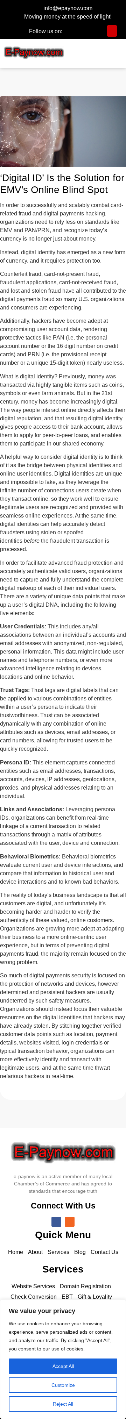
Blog (80, 1252)
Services (58, 1252)
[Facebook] (56, 1222)
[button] (116, 52)
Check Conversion (33, 1297)
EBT (67, 1297)
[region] (63, 1359)
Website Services (33, 1286)
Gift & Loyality (95, 1297)
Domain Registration (85, 1286)
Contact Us (104, 1252)
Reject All (63, 1404)
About (35, 1252)
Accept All (63, 1366)
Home (15, 1252)
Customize (63, 1385)
